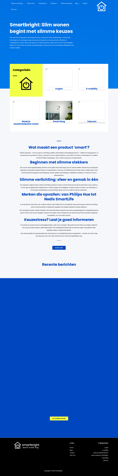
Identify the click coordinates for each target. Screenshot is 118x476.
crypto (106, 447)
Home (71, 447)
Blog (71, 450)
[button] (23, 3)
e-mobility (105, 450)
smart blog (105, 458)
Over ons (72, 455)
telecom (105, 460)
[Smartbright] (101, 6)
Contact (72, 453)
